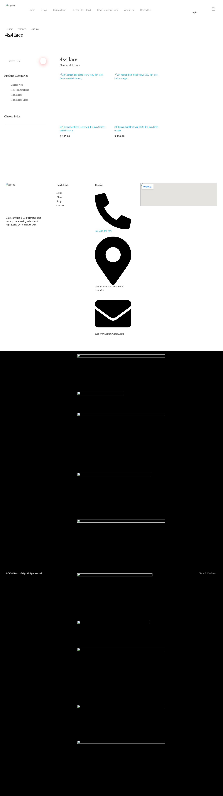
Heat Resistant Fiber (20, 89)
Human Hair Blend (19, 99)
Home (10, 29)
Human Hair (16, 94)
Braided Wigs (17, 84)
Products (22, 29)
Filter (26, 141)
